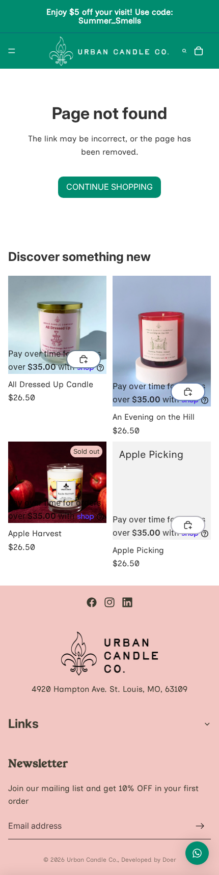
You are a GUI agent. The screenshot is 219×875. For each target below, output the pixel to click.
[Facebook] (92, 602)
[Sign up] (200, 826)
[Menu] (11, 51)
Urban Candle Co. (92, 859)
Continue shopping (109, 187)
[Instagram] (109, 602)
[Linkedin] (127, 602)
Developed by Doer (148, 859)
